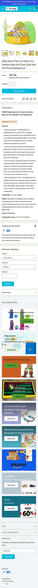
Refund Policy (6, 292)
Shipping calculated (15, 77)
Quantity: (5, 84)
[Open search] (30, 9)
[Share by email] (34, 98)
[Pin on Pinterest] (27, 98)
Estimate (8, 284)
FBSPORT (9, 121)
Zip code (4, 272)
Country (4, 253)
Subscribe (8, 556)
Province (5, 263)
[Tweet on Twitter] (31, 98)
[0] (34, 9)
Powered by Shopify (7, 581)
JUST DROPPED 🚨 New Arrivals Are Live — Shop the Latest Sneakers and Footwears (19, 3)
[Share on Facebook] (23, 98)
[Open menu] (3, 9)
